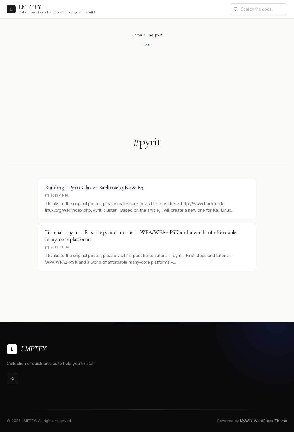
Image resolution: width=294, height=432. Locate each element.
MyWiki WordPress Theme (263, 420)
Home (137, 35)
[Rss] (12, 378)
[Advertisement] (147, 91)
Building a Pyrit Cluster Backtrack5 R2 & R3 (94, 187)
